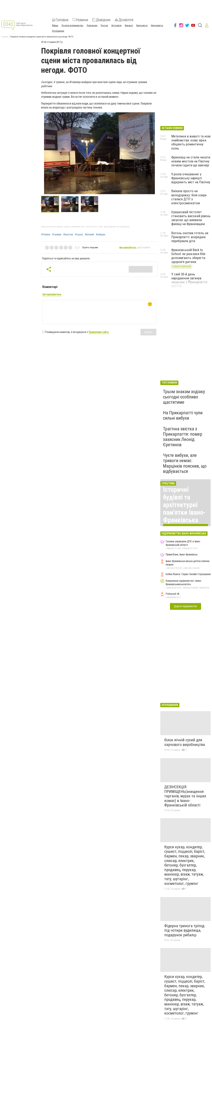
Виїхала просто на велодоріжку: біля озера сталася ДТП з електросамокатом (188, 197)
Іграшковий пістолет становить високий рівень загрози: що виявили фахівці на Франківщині (191, 218)
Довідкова (92, 25)
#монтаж (68, 234)
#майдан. (101, 234)
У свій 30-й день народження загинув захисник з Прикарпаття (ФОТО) (189, 280)
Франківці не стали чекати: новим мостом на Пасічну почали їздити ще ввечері (191, 161)
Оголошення (58, 31)
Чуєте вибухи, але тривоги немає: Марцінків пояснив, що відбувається (185, 463)
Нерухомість (157, 25)
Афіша (55, 25)
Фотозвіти (116, 25)
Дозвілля (125, 20)
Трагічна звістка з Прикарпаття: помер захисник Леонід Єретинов (182, 437)
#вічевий (89, 234)
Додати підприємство (72, 25)
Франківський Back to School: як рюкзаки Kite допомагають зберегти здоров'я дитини (188, 256)
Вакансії (129, 25)
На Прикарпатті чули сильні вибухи (183, 415)
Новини (82, 20)
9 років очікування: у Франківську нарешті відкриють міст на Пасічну (190, 178)
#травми (56, 234)
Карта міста (142, 25)
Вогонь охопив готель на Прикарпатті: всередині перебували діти (189, 237)
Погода (104, 25)
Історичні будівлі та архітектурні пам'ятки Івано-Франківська (184, 505)
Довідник (103, 20)
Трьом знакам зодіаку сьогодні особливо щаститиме (184, 397)
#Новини (45, 234)
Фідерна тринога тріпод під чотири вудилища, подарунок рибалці (184, 930)
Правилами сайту (99, 332)
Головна (62, 20)
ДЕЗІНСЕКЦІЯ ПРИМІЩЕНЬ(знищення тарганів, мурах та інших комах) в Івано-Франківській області (185, 796)
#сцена (79, 234)
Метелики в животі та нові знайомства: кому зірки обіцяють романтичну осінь (191, 142)
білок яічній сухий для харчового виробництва (184, 742)
